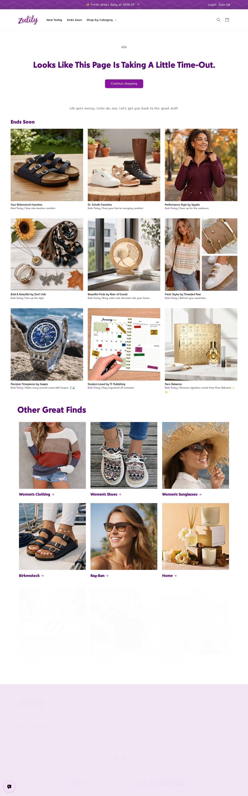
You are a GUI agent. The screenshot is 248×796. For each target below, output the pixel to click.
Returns (109, 742)
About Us (69, 701)
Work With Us (159, 701)
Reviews (196, 716)
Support (111, 701)
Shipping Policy (114, 736)
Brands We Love (201, 710)
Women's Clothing (34, 494)
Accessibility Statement (119, 749)
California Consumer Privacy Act (79, 719)
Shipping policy (109, 791)
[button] (101, 20)
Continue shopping (124, 83)
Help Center (112, 710)
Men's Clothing (103, 660)
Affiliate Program (158, 710)
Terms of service (87, 791)
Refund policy (46, 791)
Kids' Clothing (174, 660)
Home (167, 575)
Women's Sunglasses (179, 494)
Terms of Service (71, 727)
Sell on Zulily (155, 716)
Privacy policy (66, 791)
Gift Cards (197, 729)
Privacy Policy (69, 734)
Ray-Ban (97, 575)
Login (212, 4)
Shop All (196, 723)
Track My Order (114, 723)
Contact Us (111, 716)
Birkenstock (29, 575)
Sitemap (66, 740)
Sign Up (225, 4)
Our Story (67, 710)
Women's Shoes (103, 494)
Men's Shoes (29, 660)
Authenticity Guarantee (119, 729)
